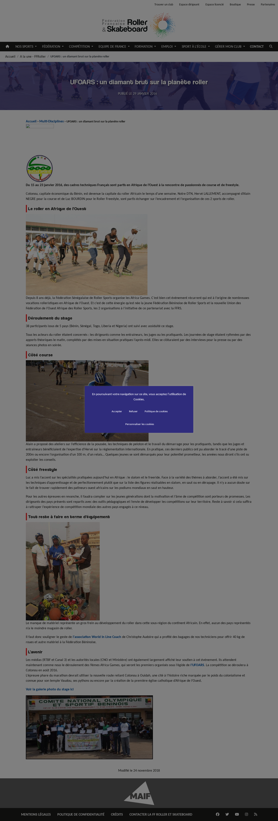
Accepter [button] (117, 411)
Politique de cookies (156, 411)
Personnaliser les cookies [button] (139, 424)
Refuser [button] (133, 411)
